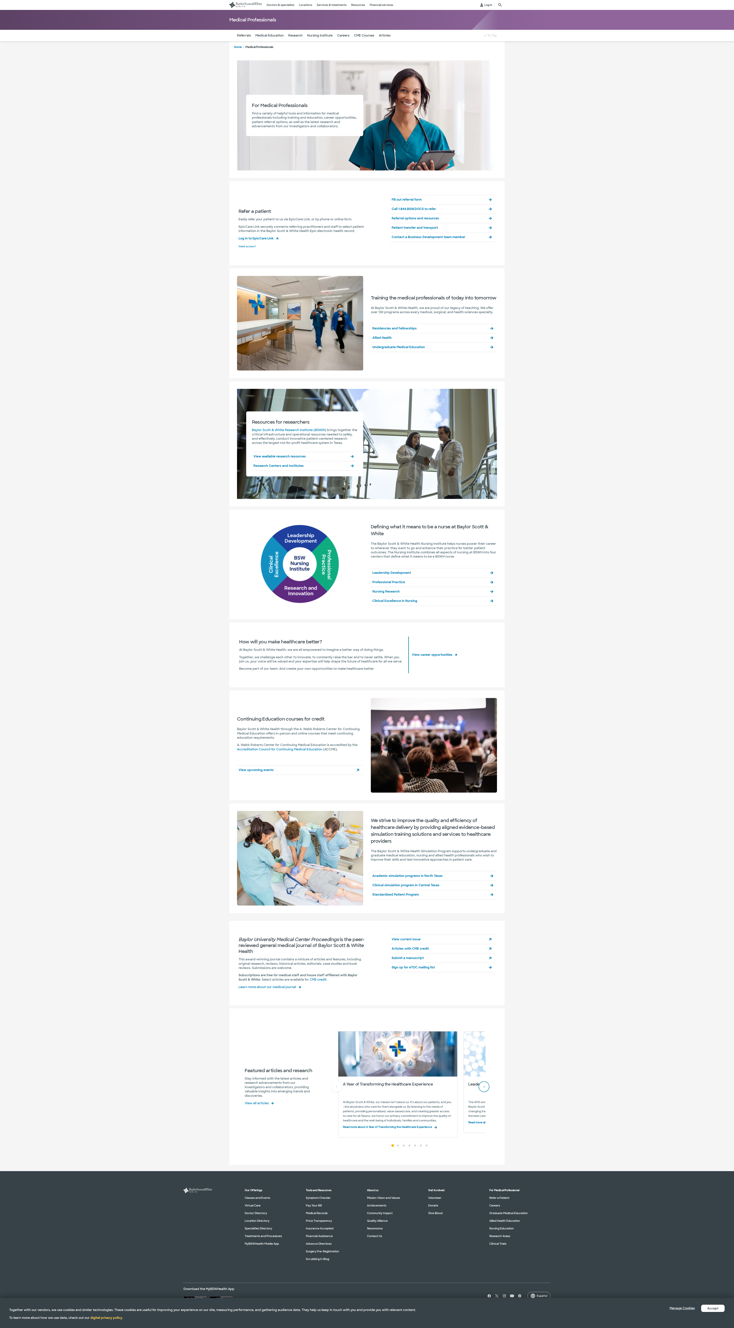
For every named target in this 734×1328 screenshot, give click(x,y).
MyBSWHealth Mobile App (262, 1243)
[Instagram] (504, 1296)
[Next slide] (484, 1086)
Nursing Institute (320, 35)
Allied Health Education (504, 1221)
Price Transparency (319, 1221)
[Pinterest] (520, 1296)
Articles (385, 35)
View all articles (257, 1103)
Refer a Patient (499, 1198)
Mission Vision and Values (383, 1198)
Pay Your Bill (314, 1205)
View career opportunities (432, 655)
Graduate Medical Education (508, 1213)
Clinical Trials (497, 1243)
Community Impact (380, 1213)
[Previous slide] (336, 1086)
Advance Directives (319, 1243)
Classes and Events (257, 1198)
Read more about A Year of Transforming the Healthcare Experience (387, 1127)
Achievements (376, 1205)
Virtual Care (253, 1205)
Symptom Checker (318, 1198)
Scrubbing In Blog (317, 1259)
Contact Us (374, 1236)
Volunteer (434, 1198)
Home (238, 47)
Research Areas (499, 1236)
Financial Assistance (319, 1236)
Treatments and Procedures (263, 1236)
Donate (433, 1205)
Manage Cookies (682, 1308)
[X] (497, 1296)
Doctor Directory (256, 1213)
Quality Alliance (377, 1221)
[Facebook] (488, 1296)
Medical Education (269, 35)
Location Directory (257, 1221)
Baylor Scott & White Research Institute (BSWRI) (289, 430)
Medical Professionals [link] (259, 47)
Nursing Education (501, 1228)
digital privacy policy (106, 1318)
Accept (713, 1308)
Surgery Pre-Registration (322, 1251)
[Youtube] (512, 1296)
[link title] (245, 5)
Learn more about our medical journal (267, 987)
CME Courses (364, 35)
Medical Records (317, 1213)
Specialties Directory (258, 1228)
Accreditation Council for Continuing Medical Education (279, 749)
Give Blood (435, 1213)
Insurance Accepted (319, 1228)
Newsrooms (375, 1228)
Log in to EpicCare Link (256, 238)
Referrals (244, 35)
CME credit (318, 980)
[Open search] (500, 5)
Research (295, 35)
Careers (343, 35)
